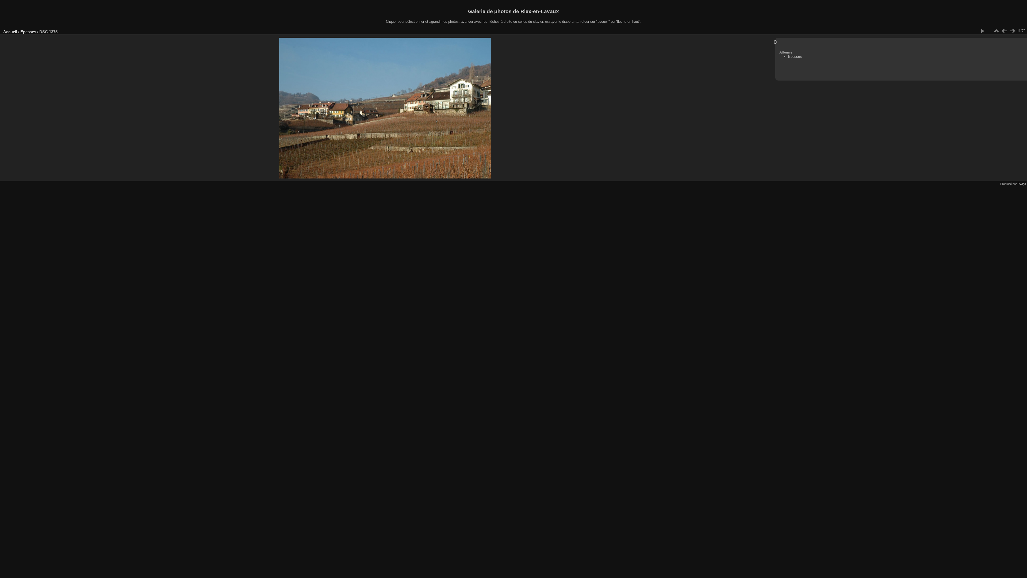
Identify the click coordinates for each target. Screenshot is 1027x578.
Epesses (28, 31)
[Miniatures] (996, 31)
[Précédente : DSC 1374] (1004, 31)
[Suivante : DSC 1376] (1012, 31)
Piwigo (1022, 183)
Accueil (10, 31)
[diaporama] (982, 31)
